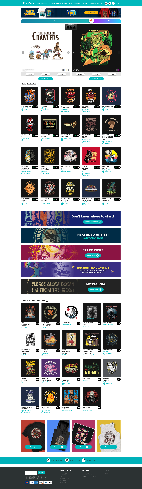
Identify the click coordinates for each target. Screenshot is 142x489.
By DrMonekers (66, 324)
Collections (85, 3)
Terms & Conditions (89, 476)
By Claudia (44, 353)
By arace (24, 381)
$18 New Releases (42, 3)
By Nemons (44, 171)
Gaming (64, 3)
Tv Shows (52, 3)
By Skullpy (85, 202)
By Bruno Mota (106, 108)
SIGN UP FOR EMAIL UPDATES (34, 470)
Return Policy (65, 480)
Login (118, 3)
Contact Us (64, 475)
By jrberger (44, 108)
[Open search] (106, 3)
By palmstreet (25, 138)
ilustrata (76, 70)
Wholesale (64, 482)
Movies (58, 3)
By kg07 (43, 327)
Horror (70, 3)
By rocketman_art (88, 354)
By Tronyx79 (86, 326)
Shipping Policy (65, 478)
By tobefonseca (45, 138)
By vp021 (24, 327)
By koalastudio (65, 202)
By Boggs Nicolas (107, 170)
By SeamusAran (67, 410)
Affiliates (85, 473)
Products (93, 3)
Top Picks (100, 3)
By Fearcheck (106, 202)
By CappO (106, 381)
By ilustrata (24, 108)
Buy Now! (45, 79)
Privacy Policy (87, 475)
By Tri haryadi (45, 410)
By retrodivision (108, 324)
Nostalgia (77, 3)
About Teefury (65, 473)
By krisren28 (25, 202)
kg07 (25, 70)
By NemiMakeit (26, 410)
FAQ (61, 476)
